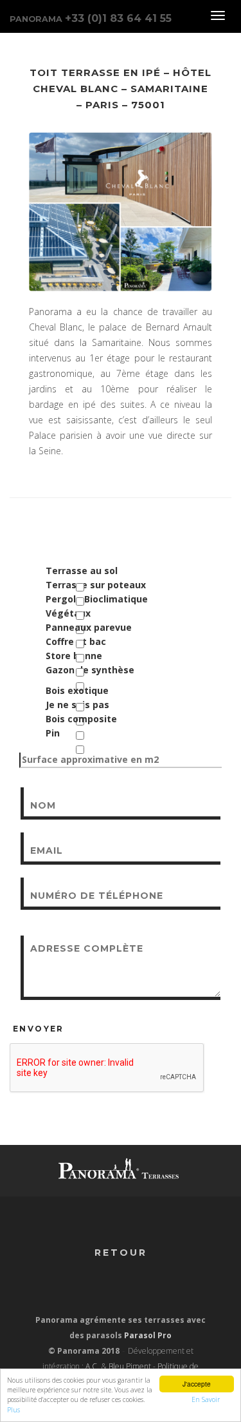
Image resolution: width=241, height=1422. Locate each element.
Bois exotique (77, 690)
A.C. (92, 1366)
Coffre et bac (76, 641)
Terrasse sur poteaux (96, 585)
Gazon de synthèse (90, 670)
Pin (53, 733)
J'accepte (197, 1383)
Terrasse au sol (82, 570)
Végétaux (68, 613)
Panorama (91, 18)
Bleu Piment (130, 1366)
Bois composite (81, 719)
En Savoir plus (168, 1399)
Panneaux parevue (89, 627)
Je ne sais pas (77, 704)
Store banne (74, 655)
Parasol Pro (148, 1335)
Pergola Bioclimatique (97, 599)
